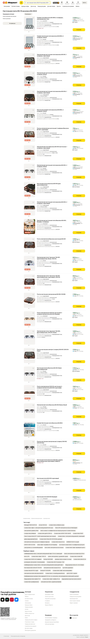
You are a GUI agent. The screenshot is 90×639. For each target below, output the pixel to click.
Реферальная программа (75, 596)
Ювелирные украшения (30, 630)
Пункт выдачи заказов (75, 600)
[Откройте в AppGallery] (12, 601)
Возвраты (47, 602)
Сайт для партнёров (49, 624)
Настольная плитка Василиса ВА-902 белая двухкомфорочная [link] (49, 368)
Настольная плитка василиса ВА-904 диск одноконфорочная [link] (49, 184)
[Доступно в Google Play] (7, 601)
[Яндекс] (86, 637)
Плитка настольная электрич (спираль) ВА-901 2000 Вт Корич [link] (53, 350)
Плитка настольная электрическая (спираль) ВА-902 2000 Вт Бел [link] (52, 442)
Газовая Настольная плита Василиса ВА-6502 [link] (50, 423)
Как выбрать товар (49, 594)
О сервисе (47, 600)
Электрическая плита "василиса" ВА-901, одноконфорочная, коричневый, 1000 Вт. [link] (48, 276)
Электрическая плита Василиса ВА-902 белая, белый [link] (52, 405)
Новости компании (74, 594)
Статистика (6, 636)
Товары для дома (29, 607)
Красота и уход (28, 611)
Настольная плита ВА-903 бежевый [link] (47, 496)
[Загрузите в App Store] (2, 601)
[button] (28, 14)
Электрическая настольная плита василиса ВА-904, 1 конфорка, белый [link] (52, 73)
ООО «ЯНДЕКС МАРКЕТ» (82, 635)
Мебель (26, 596)
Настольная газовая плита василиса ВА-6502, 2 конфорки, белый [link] (50, 110)
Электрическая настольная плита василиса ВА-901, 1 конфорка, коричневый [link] (52, 55)
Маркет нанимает (74, 602)
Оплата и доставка (49, 596)
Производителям (74, 598)
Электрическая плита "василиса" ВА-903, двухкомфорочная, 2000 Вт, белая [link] (48, 331)
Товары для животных (30, 624)
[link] (30, 525)
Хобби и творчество (29, 613)
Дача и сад (27, 615)
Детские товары (28, 628)
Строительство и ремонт (30, 626)
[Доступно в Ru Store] (16, 601)
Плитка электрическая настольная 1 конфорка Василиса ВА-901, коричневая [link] (53, 129)
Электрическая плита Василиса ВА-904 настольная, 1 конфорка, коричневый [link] (52, 147)
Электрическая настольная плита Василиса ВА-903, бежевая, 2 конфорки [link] (51, 221)
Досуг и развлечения (30, 594)
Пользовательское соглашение (18, 636)
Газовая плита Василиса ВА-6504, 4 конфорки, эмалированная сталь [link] (50, 18)
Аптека (26, 609)
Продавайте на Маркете (50, 619)
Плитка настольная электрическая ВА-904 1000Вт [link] (51, 294)
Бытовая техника (29, 598)
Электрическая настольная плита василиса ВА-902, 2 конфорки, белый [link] (52, 165)
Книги (26, 617)
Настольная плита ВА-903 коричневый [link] (48, 478)
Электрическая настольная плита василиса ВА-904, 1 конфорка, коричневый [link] (52, 92)
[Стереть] (48, 2)
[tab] (7, 6)
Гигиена (27, 600)
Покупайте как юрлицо (50, 598)
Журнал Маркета (49, 605)
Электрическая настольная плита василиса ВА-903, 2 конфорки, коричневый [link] (52, 202)
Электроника (28, 602)
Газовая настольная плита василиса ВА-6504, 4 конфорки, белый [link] (50, 36)
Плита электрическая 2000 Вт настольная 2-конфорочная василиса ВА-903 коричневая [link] (49, 387)
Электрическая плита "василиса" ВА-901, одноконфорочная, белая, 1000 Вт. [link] (48, 258)
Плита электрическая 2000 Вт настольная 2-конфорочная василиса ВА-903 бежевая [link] (49, 313)
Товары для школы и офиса (31, 619)
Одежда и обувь (28, 605)
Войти (84, 2)
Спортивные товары (29, 621)
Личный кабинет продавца (51, 617)
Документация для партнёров (52, 622)
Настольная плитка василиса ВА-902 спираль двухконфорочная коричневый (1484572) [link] (50, 460)
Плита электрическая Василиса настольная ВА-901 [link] (51, 239)
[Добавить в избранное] (33, 18)
